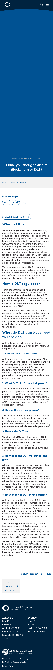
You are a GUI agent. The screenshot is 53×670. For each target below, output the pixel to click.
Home (5, 182)
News (13, 182)
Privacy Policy (8, 666)
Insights (23, 182)
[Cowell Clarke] (17, 608)
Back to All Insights (17, 216)
